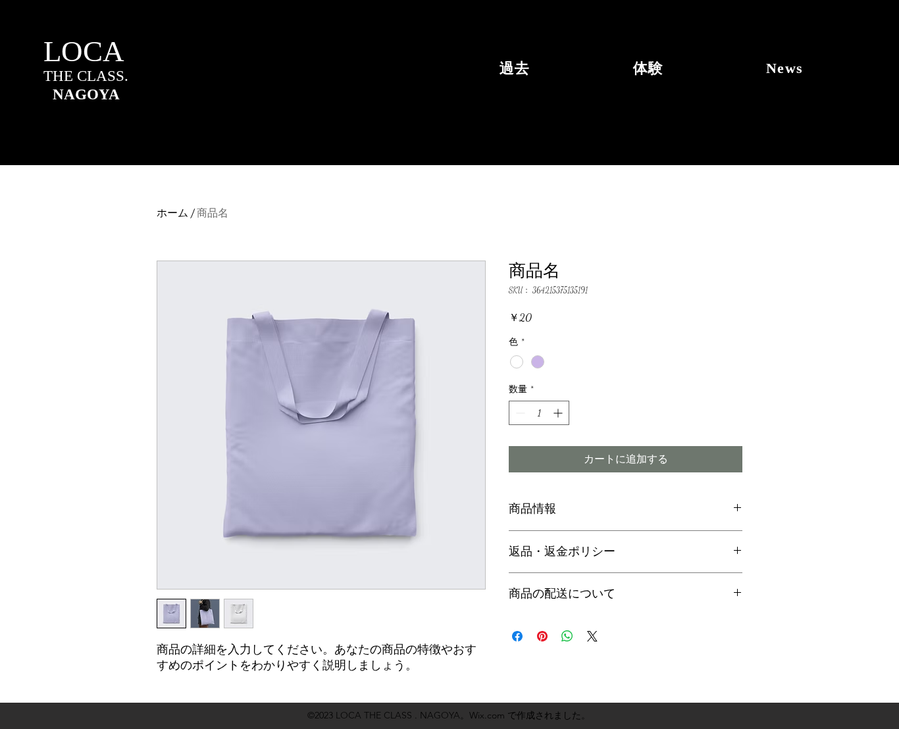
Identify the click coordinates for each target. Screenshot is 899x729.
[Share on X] (592, 636)
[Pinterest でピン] (542, 636)
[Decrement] (519, 412)
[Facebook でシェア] (517, 636)
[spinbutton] (539, 412)
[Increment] (559, 412)
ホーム (172, 213)
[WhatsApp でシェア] (567, 636)
